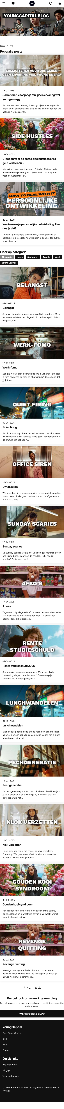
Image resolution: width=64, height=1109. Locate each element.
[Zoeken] (52, 3)
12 (36, 987)
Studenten (32, 257)
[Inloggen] (59, 3)
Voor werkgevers (10, 1076)
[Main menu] (3, 3)
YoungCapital (9, 262)
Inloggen (6, 1070)
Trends (46, 257)
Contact (6, 1050)
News (20, 257)
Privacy (6, 1090)
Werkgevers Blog (32, 1013)
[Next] (39, 987)
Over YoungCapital (11, 1033)
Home (2, 45)
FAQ (4, 1044)
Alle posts (7, 257)
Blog (11, 45)
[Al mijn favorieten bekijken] (13, 3)
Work (58, 257)
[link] (24, 987)
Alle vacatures (9, 1064)
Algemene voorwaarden (45, 1087)
